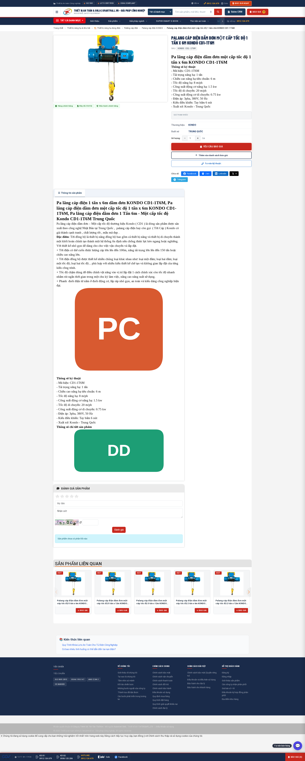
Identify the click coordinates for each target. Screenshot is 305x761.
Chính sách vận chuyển (162, 676)
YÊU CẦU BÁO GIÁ (213, 146)
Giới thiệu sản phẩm (231, 680)
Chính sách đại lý (159, 708)
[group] (110, 68)
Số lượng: (175, 138)
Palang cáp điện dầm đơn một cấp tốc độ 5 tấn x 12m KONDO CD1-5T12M (112, 603)
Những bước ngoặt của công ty (131, 688)
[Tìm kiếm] (218, 12)
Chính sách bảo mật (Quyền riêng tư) (202, 674)
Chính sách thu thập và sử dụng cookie (168, 736)
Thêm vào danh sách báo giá (213, 155)
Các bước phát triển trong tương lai (132, 698)
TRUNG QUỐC (195, 131)
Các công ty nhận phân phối (234, 684)
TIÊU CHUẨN (58, 666)
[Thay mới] (80, 522)
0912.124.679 (213, 3)
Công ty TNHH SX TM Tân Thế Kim (88, 727)
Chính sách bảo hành (161, 688)
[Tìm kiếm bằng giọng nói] (211, 12)
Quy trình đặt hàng (160, 700)
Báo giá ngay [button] (242, 3)
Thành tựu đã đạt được (128, 692)
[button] (248, 592)
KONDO (192, 125)
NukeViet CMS (120, 727)
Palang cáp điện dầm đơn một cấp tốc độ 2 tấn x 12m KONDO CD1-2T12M (231, 603)
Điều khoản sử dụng (161, 692)
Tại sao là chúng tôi (126, 676)
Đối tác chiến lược (125, 684)
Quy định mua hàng (161, 696)
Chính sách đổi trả (160, 684)
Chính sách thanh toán (162, 680)
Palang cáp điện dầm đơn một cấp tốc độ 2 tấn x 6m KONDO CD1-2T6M (191, 603)
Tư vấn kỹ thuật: (213, 163)
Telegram (181, 179)
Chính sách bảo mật (161, 672)
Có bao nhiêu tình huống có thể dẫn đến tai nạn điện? (89, 649)
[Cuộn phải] (222, 21)
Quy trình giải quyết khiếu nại (165, 704)
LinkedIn (222, 173)
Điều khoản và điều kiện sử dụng (201, 679)
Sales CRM (236, 11)
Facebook (191, 173)
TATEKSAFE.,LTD (145, 727)
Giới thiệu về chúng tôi (127, 672)
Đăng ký (225, 672)
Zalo (226, 3)
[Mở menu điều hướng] (56, 11)
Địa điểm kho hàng (230, 699)
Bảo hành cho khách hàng (198, 687)
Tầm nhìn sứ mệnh (126, 680)
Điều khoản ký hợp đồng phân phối (235, 694)
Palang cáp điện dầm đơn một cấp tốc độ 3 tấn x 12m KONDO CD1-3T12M (151, 603)
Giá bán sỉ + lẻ (228, 688)
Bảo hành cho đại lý (196, 683)
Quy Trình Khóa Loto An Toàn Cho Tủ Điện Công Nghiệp (90, 645)
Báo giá (84, 610)
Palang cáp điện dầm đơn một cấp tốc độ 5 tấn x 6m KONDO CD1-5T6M (72, 603)
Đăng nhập (226, 676)
